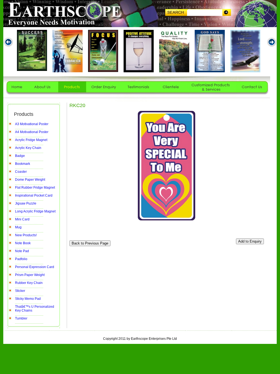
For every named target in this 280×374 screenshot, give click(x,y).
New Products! (26, 235)
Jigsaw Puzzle (25, 203)
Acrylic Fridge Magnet (31, 140)
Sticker (20, 291)
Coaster (21, 172)
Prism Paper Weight (30, 275)
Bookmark (22, 164)
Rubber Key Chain (29, 283)
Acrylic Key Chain (28, 148)
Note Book (23, 243)
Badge (20, 156)
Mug (18, 227)
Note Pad (22, 251)
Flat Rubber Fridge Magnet (35, 187)
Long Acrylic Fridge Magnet (35, 211)
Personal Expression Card (34, 267)
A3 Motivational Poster (31, 124)
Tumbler (21, 318)
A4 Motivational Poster (31, 132)
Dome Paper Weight (30, 180)
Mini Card (22, 219)
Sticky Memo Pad (28, 299)
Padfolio (21, 259)
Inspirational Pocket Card (33, 195)
